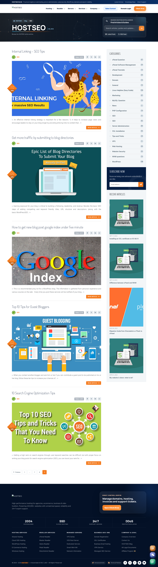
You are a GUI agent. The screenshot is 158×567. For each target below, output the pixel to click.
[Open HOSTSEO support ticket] (152, 548)
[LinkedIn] (95, 57)
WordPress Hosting (18, 544)
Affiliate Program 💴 (129, 551)
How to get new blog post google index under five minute (47, 227)
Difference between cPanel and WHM (123, 283)
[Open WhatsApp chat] (152, 561)
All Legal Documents (129, 547)
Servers (71, 8)
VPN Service (98, 547)
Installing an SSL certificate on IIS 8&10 (124, 239)
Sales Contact (110, 8)
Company (93, 8)
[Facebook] (87, 57)
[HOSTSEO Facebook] (125, 563)
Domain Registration (101, 537)
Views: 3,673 (79, 233)
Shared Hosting (17, 537)
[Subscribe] (140, 184)
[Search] (141, 28)
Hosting (49, 8)
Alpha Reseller (44, 544)
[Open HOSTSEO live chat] (152, 555)
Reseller (60, 8)
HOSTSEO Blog (127, 544)
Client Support (141, 2)
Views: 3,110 (79, 312)
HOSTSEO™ (25, 563)
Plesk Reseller (44, 547)
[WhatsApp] (99, 57)
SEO (18, 57)
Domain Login (126, 8)
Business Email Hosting (102, 544)
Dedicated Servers (73, 544)
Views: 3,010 (79, 57)
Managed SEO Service (102, 551)
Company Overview (129, 537)
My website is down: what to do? (121, 378)
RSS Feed (123, 34)
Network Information (74, 551)
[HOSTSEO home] (22, 8)
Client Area (140, 8)
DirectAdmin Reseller (46, 551)
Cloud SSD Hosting (18, 540)
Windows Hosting (18, 551)
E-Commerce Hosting (19, 547)
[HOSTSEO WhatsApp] (135, 563)
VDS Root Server (73, 540)
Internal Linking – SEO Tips (28, 51)
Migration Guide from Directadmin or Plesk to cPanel (126, 332)
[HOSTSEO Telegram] (139, 563)
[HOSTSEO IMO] (144, 563)
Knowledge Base (130, 2)
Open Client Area (111, 508)
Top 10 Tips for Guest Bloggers (30, 306)
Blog (25, 21)
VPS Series (71, 537)
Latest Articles (118, 2)
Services (82, 8)
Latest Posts (111, 34)
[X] (91, 57)
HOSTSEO (19, 21)
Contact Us (126, 540)
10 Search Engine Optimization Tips (33, 393)
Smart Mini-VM (72, 547)
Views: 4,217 (79, 143)
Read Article (92, 127)
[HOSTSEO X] (130, 563)
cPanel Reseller (44, 537)
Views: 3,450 (79, 399)
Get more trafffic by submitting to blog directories (43, 137)
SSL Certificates (100, 540)
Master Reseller (44, 540)
